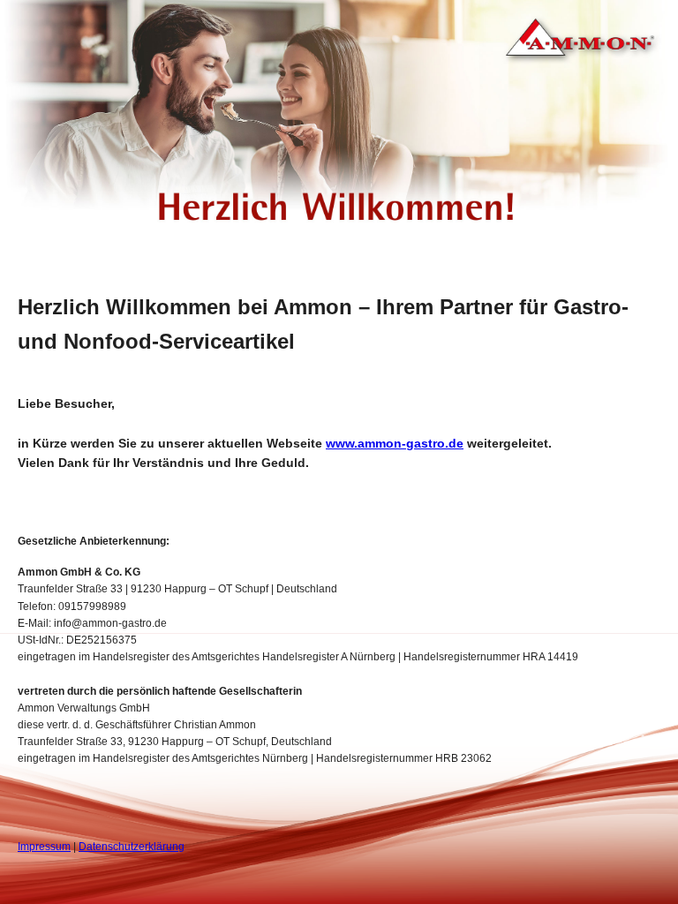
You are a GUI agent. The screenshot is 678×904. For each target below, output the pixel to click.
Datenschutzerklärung (132, 846)
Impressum (44, 846)
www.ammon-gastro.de (394, 443)
